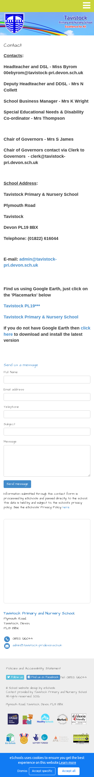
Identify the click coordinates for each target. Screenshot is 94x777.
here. (66, 507)
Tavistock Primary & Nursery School (41, 317)
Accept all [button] (68, 770)
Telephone (11, 406)
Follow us (16, 677)
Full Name (11, 372)
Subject (9, 424)
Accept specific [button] (42, 770)
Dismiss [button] (22, 770)
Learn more (67, 762)
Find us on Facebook (44, 677)
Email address (14, 389)
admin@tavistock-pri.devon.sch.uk (37, 645)
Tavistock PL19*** (22, 305)
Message (10, 441)
